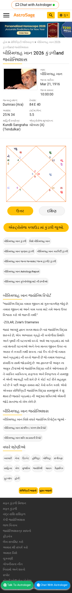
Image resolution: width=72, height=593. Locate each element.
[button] (5, 29)
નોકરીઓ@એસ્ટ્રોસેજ (17, 580)
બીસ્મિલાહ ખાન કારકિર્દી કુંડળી (52, 251)
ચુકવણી (8, 558)
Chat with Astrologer (34, 5)
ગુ (65, 15)
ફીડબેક (7, 536)
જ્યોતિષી (37, 468)
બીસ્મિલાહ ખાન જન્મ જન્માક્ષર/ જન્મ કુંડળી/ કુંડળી (30, 261)
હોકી (17, 478)
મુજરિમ (26, 468)
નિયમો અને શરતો (14, 569)
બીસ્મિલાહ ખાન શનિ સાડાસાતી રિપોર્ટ (22, 437)
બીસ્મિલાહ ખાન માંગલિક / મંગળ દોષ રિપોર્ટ (25, 427)
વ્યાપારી (8, 458)
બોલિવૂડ (47, 458)
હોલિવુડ (36, 458)
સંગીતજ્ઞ (58, 458)
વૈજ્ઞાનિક (59, 468)
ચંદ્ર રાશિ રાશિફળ (14, 514)
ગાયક (49, 468)
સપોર (6, 575)
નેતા (17, 458)
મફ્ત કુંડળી (10, 509)
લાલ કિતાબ (10, 525)
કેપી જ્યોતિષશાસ (14, 520)
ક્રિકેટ (25, 458)
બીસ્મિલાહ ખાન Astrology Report (21, 271)
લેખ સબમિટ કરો (13, 542)
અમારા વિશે (10, 553)
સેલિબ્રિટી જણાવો (28, 490)
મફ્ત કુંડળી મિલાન (14, 503)
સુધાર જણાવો (46, 490)
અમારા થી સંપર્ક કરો (15, 547)
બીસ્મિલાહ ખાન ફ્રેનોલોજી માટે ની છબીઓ (26, 281)
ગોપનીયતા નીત (13, 564)
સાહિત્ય (8, 468)
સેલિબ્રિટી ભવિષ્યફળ (22, 42)
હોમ (5, 42)
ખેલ (17, 468)
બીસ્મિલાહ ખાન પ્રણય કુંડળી (19, 251)
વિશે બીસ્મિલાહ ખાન (39, 241)
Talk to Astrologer (19, 585)
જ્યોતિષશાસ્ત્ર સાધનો (17, 531)
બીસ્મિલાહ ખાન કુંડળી (15, 241)
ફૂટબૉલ (8, 478)
